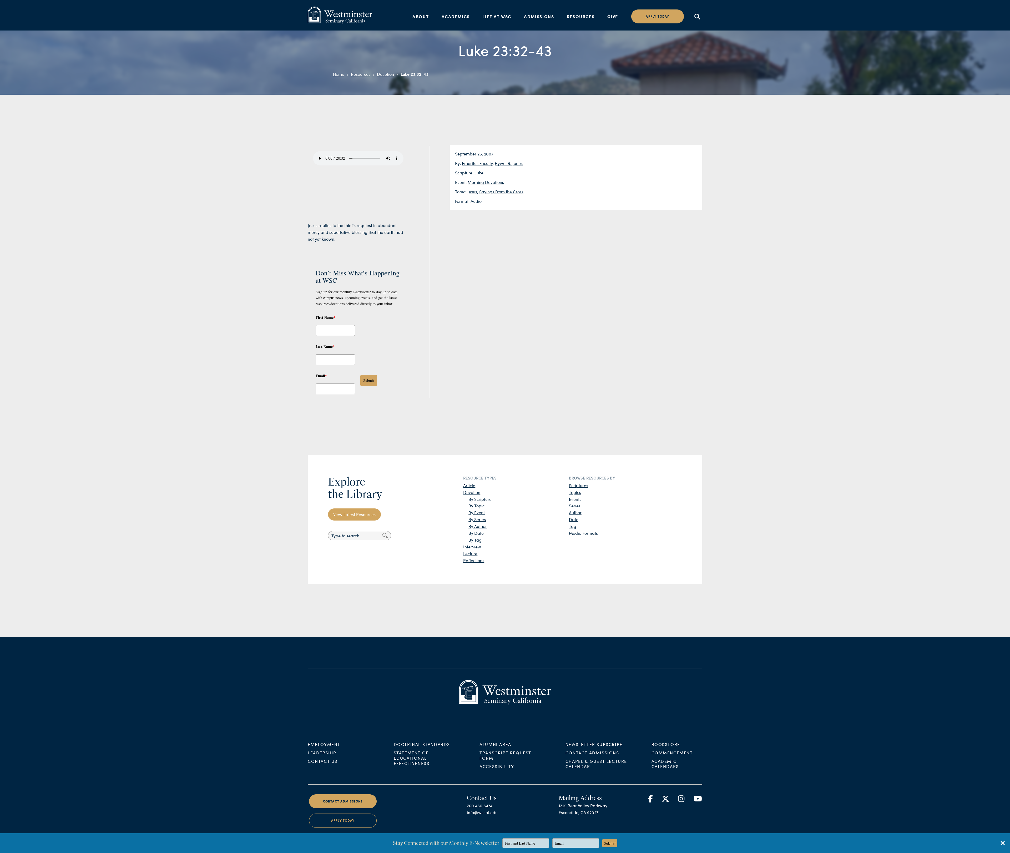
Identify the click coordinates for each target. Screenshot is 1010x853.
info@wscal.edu (482, 812)
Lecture (470, 553)
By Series (477, 519)
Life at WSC (496, 16)
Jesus (472, 191)
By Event (476, 512)
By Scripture (480, 499)
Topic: (461, 191)
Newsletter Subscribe (594, 744)
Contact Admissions (592, 752)
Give (612, 16)
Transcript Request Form (505, 755)
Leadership (322, 752)
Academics (456, 16)
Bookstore (666, 744)
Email (321, 375)
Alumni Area (495, 744)
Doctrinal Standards (422, 744)
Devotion (385, 74)
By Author (477, 526)
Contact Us (322, 761)
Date (573, 519)
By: (458, 163)
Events (575, 499)
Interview (472, 546)
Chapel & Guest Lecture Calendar (596, 763)
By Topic (476, 505)
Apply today (657, 16)
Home (338, 74)
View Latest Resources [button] (354, 514)
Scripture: (464, 172)
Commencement (672, 752)
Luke (478, 172)
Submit (368, 380)
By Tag (475, 540)
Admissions (539, 16)
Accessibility (496, 766)
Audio (476, 201)
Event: (461, 182)
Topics (575, 492)
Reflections (473, 560)
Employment (324, 744)
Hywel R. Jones (509, 163)
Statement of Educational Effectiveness (412, 758)
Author (575, 512)
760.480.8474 (479, 805)
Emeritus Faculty (477, 163)
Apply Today (343, 820)
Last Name (325, 346)
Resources (580, 16)
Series (574, 505)
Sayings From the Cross (501, 191)
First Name (325, 317)
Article (469, 485)
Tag (572, 526)
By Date (476, 533)
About (420, 16)
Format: (463, 201)
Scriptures (578, 485)
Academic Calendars (665, 763)
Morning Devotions (486, 182)
